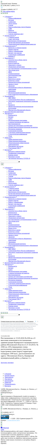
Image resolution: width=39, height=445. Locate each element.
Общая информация (14, 18)
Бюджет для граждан (15, 53)
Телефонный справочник (16, 153)
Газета (10, 118)
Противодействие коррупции (14, 112)
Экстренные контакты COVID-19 (19, 158)
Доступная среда (13, 70)
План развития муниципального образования (23, 94)
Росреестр (11, 105)
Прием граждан (13, 49)
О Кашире (8, 16)
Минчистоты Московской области (19, 110)
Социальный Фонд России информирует (21, 99)
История (11, 20)
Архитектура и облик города (17, 60)
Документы (8, 113)
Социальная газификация (16, 54)
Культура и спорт (13, 80)
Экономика (12, 91)
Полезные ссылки (14, 156)
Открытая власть (10, 46)
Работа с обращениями (15, 51)
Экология (11, 86)
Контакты (8, 150)
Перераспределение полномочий (19, 82)
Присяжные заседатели (15, 146)
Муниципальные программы (17, 120)
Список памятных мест (15, 34)
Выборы (11, 56)
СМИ (10, 29)
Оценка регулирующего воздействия (20, 125)
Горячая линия (13, 155)
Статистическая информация (17, 134)
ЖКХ (10, 72)
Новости (11, 30)
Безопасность (12, 61)
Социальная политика (15, 131)
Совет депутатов (13, 39)
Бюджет (10, 117)
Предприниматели (14, 124)
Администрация (13, 37)
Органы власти (10, 35)
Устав (10, 136)
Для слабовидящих (8, 11)
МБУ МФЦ (12, 98)
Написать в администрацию (17, 48)
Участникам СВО (14, 148)
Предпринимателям (14, 75)
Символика (12, 22)
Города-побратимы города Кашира (19, 27)
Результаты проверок (15, 129)
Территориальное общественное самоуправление (18, 143)
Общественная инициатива (17, 141)
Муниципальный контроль (17, 92)
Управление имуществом (16, 67)
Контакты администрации (16, 151)
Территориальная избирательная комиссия (22, 44)
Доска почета (12, 23)
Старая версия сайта (13, 420)
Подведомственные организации (19, 42)
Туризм (10, 25)
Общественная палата (15, 139)
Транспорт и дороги (14, 65)
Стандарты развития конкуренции (19, 132)
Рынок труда (12, 77)
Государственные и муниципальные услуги (22, 68)
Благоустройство (13, 63)
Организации (9, 96)
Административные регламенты (18, 122)
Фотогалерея (12, 32)
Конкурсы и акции (14, 79)
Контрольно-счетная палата (17, 41)
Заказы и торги (13, 84)
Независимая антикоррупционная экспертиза (23, 127)
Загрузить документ (7, 362)
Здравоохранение (14, 73)
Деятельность (9, 58)
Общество (8, 137)
